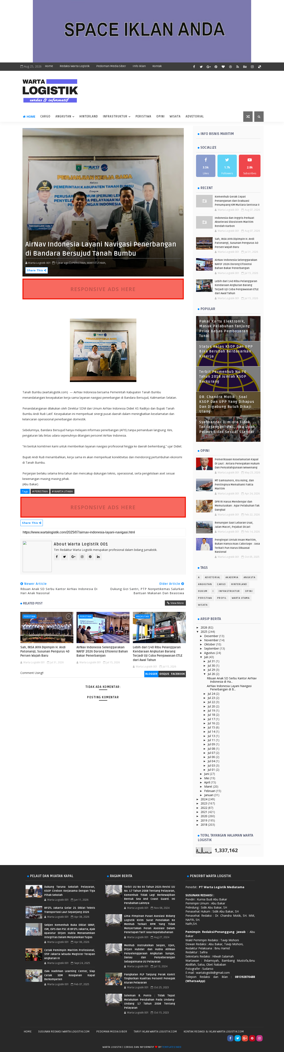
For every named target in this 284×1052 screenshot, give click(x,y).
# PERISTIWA (40, 491)
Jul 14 (212, 731)
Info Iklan (139, 66)
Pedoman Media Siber (111, 66)
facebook (178, 674)
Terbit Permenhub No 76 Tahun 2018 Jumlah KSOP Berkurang (222, 377)
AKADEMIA (232, 577)
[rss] (238, 66)
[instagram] (252, 66)
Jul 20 (212, 706)
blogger (151, 674)
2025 (204, 632)
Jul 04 (212, 761)
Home (49, 66)
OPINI (160, 116)
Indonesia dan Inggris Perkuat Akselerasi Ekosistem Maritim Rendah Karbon (234, 222)
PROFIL (222, 598)
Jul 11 (212, 740)
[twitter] (201, 66)
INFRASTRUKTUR (115, 116)
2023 (204, 803)
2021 (204, 812)
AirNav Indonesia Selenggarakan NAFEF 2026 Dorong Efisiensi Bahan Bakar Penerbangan (102, 651)
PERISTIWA (143, 116)
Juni (207, 774)
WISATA (175, 116)
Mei (207, 778)
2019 (204, 820)
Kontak (157, 66)
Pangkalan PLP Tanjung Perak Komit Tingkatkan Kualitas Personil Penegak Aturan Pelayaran (149, 978)
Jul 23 (212, 698)
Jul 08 (212, 749)
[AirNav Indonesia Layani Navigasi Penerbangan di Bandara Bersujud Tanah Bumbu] (103, 202)
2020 (204, 816)
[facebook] (194, 66)
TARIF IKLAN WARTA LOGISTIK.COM (155, 1031)
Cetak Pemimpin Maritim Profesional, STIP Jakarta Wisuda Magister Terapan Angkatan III (69, 954)
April (207, 782)
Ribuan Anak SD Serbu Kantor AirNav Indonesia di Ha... (232, 680)
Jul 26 (212, 674)
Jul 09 (212, 744)
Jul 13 (212, 736)
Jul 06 (212, 757)
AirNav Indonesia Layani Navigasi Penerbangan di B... (229, 687)
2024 (204, 799)
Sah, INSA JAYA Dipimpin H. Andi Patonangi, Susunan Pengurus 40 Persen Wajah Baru (44, 651)
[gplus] (208, 66)
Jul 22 (212, 702)
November (211, 640)
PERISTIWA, (79, 263)
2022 (204, 808)
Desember (211, 636)
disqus (164, 674)
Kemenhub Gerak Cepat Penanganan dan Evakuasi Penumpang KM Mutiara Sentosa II (237, 201)
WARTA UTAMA (241, 598)
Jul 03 (212, 765)
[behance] (245, 66)
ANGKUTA (250, 577)
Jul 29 (212, 670)
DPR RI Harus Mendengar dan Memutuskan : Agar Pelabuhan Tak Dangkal (237, 506)
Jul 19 (212, 710)
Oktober (210, 644)
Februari (210, 791)
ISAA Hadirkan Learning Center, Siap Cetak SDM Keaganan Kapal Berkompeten (69, 975)
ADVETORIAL (195, 116)
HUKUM (202, 591)
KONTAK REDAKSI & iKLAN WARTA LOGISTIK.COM (214, 1031)
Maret (208, 786)
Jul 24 (212, 694)
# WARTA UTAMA (62, 491)
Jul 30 (212, 665)
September (212, 648)
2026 (204, 627)
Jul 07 (212, 753)
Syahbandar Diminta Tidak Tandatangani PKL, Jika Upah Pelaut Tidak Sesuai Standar (227, 427)
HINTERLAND (88, 116)
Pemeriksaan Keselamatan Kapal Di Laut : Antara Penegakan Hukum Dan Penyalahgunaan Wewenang (237, 463)
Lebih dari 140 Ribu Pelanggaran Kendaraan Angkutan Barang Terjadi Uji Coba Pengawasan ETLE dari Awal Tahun (157, 653)
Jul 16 (212, 723)
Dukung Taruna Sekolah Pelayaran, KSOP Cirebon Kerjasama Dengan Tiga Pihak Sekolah (69, 891)
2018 (204, 825)
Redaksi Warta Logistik (75, 66)
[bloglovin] (223, 66)
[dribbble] (230, 66)
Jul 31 (212, 661)
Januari (209, 795)
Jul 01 (212, 770)
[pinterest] (216, 66)
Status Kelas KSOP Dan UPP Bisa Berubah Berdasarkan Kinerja (226, 352)
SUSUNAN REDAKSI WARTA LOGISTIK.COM (64, 1031)
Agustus (210, 653)
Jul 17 (212, 719)
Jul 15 (212, 727)
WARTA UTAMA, (96, 263)
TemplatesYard (171, 1047)
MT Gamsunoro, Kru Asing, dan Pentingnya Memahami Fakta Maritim (234, 484)
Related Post (33, 603)
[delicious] (259, 66)
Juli (206, 657)
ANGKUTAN (63, 116)
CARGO (45, 116)
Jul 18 (212, 715)
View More (177, 603)
